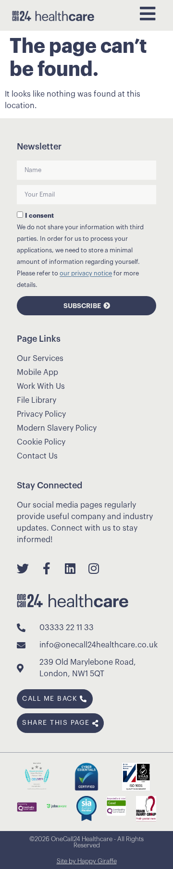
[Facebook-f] (46, 568)
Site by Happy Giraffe (87, 861)
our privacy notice (86, 274)
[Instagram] (93, 568)
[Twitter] (23, 568)
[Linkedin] (70, 568)
